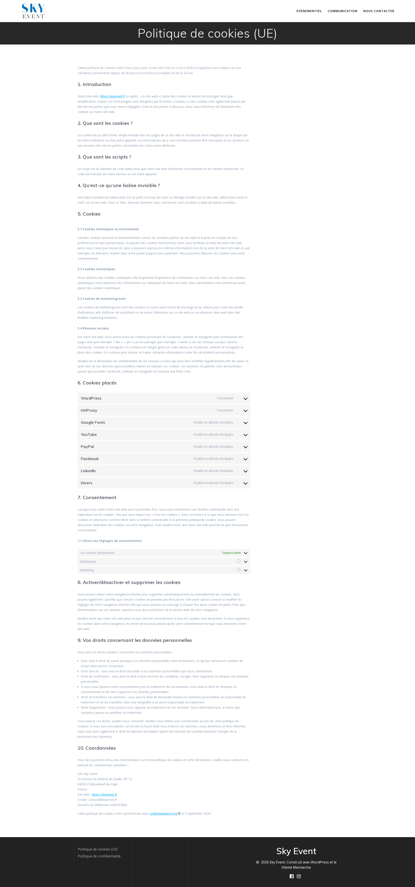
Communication (343, 11)
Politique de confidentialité (99, 856)
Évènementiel (309, 11)
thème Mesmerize (296, 867)
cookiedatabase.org (163, 813)
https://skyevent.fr (112, 96)
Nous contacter (378, 11)
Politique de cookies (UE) (98, 849)
